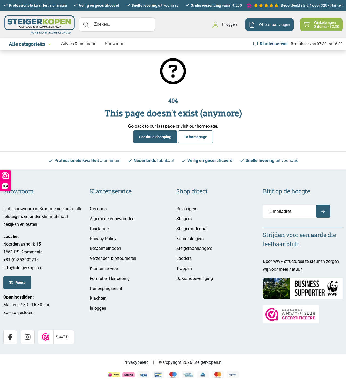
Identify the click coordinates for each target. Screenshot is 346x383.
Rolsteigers (186, 208)
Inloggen (98, 308)
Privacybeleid (136, 362)
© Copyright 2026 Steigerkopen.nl (190, 362)
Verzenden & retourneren (113, 258)
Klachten (98, 298)
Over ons (98, 208)
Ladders (184, 258)
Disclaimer (100, 228)
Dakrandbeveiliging (194, 278)
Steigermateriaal (192, 228)
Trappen (184, 268)
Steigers (184, 218)
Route (20, 282)
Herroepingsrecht (106, 288)
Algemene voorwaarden (112, 218)
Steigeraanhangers (194, 248)
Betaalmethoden (105, 248)
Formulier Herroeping (110, 278)
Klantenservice (104, 268)
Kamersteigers (190, 238)
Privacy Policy (103, 238)
